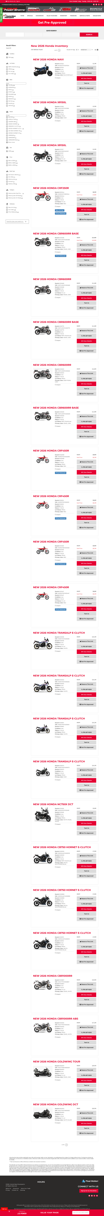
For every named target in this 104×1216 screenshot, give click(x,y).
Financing (73, 15)
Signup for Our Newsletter (89, 1190)
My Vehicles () (11, 1)
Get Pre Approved (87, 88)
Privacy (8, 1190)
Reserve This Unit (87, 68)
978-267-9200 (87, 73)
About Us (8, 1188)
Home (22, 15)
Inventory (63, 15)
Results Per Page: (71, 49)
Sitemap (22, 1190)
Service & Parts (85, 15)
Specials (30, 15)
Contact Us (15, 1190)
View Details (87, 78)
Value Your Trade (25, 1188)
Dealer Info (97, 15)
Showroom (39, 15)
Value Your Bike (52, 15)
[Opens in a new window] (94, 4)
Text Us (86, 83)
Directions (16, 1188)
